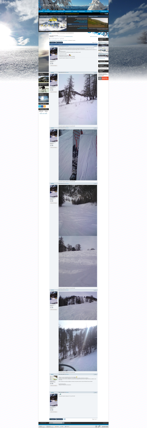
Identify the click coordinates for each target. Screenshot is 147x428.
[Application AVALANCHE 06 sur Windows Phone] (103, 79)
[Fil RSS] (44, 107)
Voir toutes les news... (101, 58)
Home (58, 33)
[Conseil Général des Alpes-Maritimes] (105, 427)
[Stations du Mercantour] (100, 427)
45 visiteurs (102, 13)
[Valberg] (96, 427)
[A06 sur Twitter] (106, 14)
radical (52, 374)
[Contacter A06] (108, 14)
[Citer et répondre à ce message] (95, 46)
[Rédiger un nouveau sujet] (59, 42)
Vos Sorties (65, 40)
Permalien (67, 72)
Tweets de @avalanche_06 (102, 63)
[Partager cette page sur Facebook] (49, 33)
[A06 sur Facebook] (105, 14)
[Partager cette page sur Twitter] (50, 33)
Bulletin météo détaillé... (44, 113)
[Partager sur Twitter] (63, 419)
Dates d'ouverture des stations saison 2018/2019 (102, 43)
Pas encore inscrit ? (94, 36)
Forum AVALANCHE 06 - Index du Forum (55, 40)
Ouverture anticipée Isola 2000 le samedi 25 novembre (103, 54)
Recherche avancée (69, 36)
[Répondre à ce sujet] (52, 42)
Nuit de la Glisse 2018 (101, 48)
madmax (52, 46)
